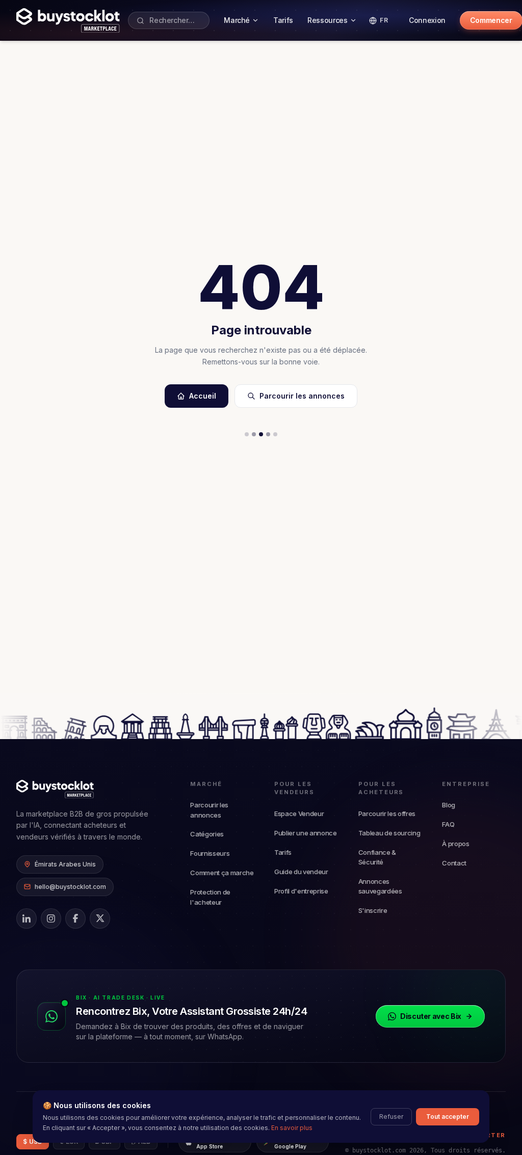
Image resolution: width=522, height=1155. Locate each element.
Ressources (327, 20)
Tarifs (283, 20)
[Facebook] (75, 918)
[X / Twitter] (100, 918)
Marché (237, 20)
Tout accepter (447, 1116)
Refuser (391, 1116)
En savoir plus (291, 1128)
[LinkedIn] (26, 918)
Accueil (202, 395)
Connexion (427, 20)
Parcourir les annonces (302, 395)
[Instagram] (51, 918)
